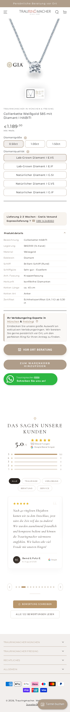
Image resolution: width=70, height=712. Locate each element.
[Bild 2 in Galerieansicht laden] (39, 94)
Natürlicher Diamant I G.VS (35, 183)
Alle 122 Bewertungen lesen (35, 614)
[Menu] (5, 12)
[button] (57, 12)
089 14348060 (45, 220)
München (13, 321)
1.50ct (56, 144)
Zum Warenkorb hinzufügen (35, 364)
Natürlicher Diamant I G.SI (35, 175)
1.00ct (35, 144)
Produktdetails (13, 233)
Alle (14, 481)
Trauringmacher (24, 700)
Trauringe (31, 481)
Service (44, 488)
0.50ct (13, 144)
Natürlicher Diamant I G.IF (35, 192)
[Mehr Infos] (25, 138)
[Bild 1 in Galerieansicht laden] (30, 94)
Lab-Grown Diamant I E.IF (35, 166)
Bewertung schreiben (37, 604)
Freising (28, 321)
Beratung (26, 488)
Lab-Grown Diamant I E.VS (35, 157)
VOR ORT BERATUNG (37, 349)
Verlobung (51, 481)
